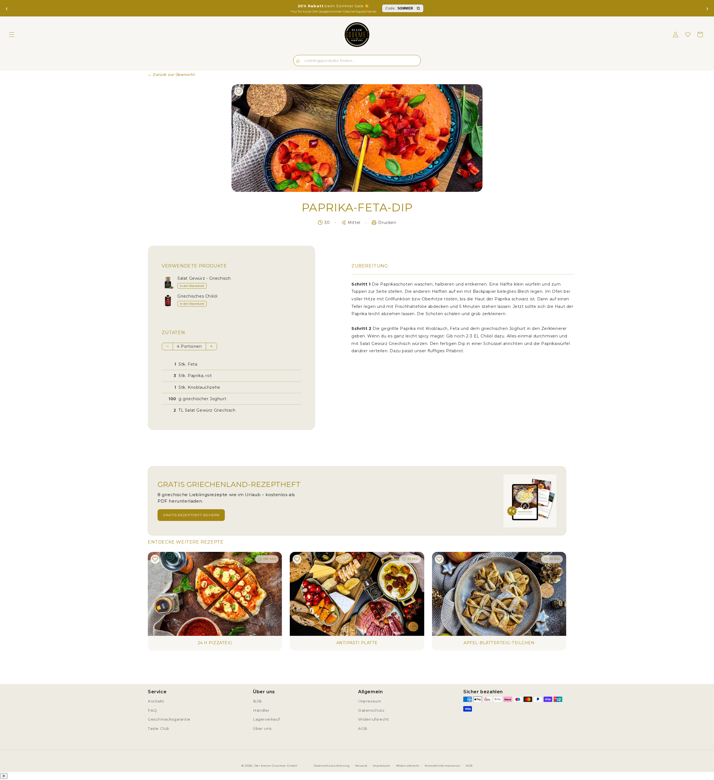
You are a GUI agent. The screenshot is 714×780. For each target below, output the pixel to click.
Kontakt (156, 701)
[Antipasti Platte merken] (297, 559)
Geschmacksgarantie (169, 719)
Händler (261, 710)
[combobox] (357, 60)
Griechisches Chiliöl (197, 296)
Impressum (369, 701)
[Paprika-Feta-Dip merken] (238, 91)
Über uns (262, 728)
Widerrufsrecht (373, 719)
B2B (257, 701)
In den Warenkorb (192, 286)
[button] (12, 34)
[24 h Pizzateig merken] (155, 559)
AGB (362, 728)
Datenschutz (371, 710)
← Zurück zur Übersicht (171, 74)
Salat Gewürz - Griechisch (204, 278)
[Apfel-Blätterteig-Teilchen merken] (439, 559)
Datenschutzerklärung (331, 765)
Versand (361, 765)
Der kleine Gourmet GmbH (275, 765)
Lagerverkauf (266, 719)
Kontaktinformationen (442, 765)
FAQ (152, 710)
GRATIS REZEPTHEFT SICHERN (191, 515)
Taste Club (158, 728)
